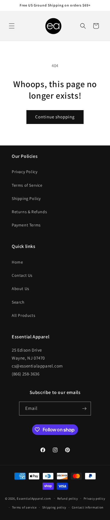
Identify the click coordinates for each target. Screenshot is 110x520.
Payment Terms (26, 225)
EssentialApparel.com (34, 498)
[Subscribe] (84, 408)
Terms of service (24, 507)
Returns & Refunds (29, 211)
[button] (11, 25)
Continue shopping (55, 117)
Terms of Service (27, 185)
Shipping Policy (26, 198)
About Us (20, 288)
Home (17, 262)
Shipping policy (54, 507)
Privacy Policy (24, 171)
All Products (23, 315)
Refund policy (67, 498)
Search (18, 302)
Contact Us (22, 275)
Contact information (88, 507)
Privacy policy (94, 498)
